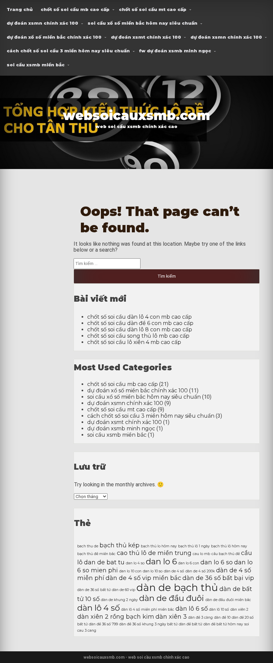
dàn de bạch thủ (177, 587)
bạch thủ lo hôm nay (159, 546)
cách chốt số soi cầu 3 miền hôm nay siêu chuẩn (68, 50)
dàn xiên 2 (239, 609)
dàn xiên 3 (171, 616)
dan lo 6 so (216, 562)
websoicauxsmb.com (136, 115)
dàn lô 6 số (191, 608)
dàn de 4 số (174, 571)
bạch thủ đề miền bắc (96, 554)
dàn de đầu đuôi (171, 598)
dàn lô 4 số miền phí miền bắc (147, 609)
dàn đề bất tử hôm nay (223, 624)
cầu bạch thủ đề (225, 554)
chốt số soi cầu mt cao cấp (152, 9)
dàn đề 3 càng (200, 617)
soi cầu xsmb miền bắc (36, 64)
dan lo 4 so (135, 563)
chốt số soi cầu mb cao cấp (75, 9)
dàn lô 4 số (98, 608)
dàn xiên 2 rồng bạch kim (115, 616)
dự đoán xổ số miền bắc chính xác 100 (54, 37)
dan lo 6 (161, 561)
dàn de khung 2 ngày (119, 600)
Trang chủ (20, 9)
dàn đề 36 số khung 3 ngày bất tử (148, 624)
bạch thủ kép (119, 545)
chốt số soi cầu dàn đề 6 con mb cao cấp (140, 323)
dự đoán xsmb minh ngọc (121, 428)
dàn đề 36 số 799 (103, 624)
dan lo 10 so (152, 571)
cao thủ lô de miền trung (154, 553)
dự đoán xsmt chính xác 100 (146, 37)
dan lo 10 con (130, 571)
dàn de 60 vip (123, 590)
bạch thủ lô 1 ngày (194, 546)
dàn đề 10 (222, 617)
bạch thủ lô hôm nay (229, 546)
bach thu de (87, 546)
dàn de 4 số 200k (200, 571)
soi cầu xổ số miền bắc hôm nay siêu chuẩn (142, 23)
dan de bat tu (104, 562)
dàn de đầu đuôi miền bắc (228, 600)
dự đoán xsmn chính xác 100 (42, 23)
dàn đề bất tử (190, 624)
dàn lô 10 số (219, 609)
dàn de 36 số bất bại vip (218, 578)
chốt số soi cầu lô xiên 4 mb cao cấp (134, 342)
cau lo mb (201, 554)
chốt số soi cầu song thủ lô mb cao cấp (138, 336)
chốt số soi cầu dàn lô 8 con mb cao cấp (139, 329)
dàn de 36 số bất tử (94, 590)
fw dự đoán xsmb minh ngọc (175, 50)
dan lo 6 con (188, 563)
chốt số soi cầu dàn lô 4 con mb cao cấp (139, 317)
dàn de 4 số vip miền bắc (143, 578)
